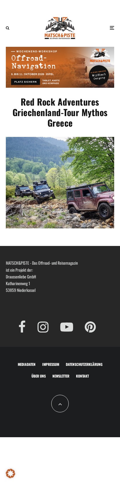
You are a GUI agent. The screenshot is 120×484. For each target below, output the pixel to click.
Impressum (50, 364)
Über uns (38, 375)
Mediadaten (27, 364)
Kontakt (82, 375)
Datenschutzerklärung (84, 364)
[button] (10, 473)
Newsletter (60, 375)
